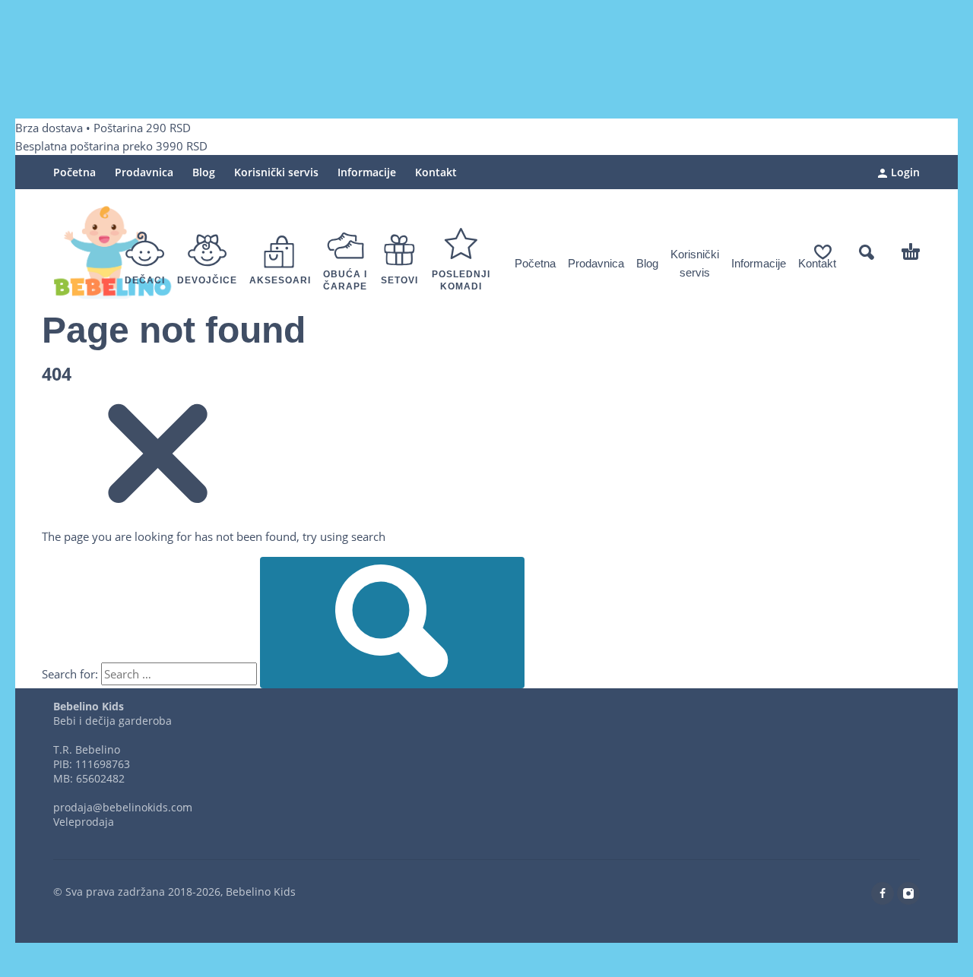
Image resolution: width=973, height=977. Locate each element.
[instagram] (908, 893)
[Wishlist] (823, 252)
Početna (74, 172)
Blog (203, 172)
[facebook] (882, 893)
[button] (866, 252)
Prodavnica (144, 172)
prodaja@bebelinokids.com (122, 807)
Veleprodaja (83, 821)
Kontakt (436, 172)
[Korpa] (911, 252)
